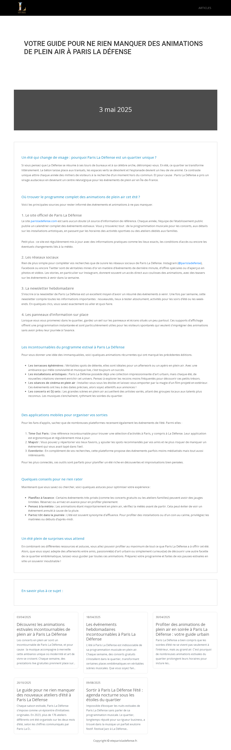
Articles (205, 8)
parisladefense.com (44, 221)
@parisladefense (189, 263)
